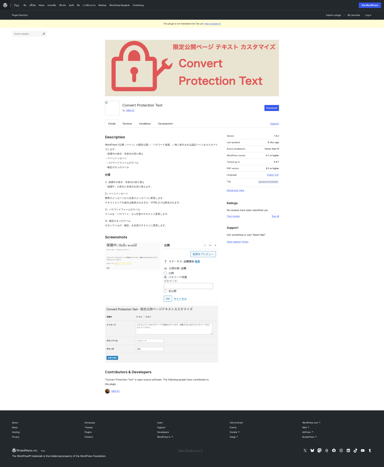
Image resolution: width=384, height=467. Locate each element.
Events (233, 427)
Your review (233, 216)
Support (274, 123)
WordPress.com (311, 422)
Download (271, 108)
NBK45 (130, 110)
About (15, 422)
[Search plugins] (44, 34)
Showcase (90, 422)
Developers (163, 432)
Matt (305, 427)
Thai (43, 451)
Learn (160, 422)
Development (165, 123)
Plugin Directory (20, 15)
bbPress (307, 432)
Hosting (16, 432)
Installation (145, 123)
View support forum (237, 241)
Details (112, 123)
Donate (235, 432)
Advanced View (235, 190)
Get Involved (236, 422)
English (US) (273, 174)
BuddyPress (309, 437)
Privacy (15, 437)
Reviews (127, 123)
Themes (89, 427)
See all (275, 216)
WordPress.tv (165, 437)
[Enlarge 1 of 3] (156, 246)
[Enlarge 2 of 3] (214, 246)
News (15, 427)
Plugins (88, 432)
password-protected (268, 182)
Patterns (89, 437)
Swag (234, 437)
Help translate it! (212, 23)
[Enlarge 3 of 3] (214, 309)
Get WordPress (370, 5)
